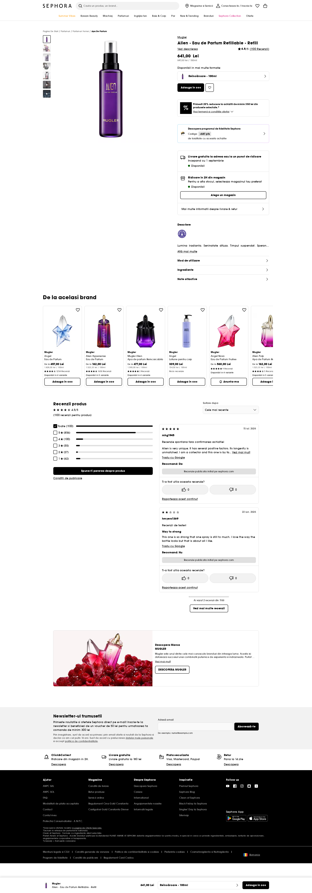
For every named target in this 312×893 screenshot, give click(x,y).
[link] (103, 471)
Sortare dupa (210, 403)
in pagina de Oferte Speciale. (87, 828)
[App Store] (258, 818)
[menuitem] (198, 6)
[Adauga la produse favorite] (77, 310)
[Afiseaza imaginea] (47, 39)
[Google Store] (236, 818)
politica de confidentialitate (81, 741)
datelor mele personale (139, 738)
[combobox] (231, 410)
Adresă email (166, 719)
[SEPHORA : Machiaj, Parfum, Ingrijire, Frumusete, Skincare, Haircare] (57, 6)
